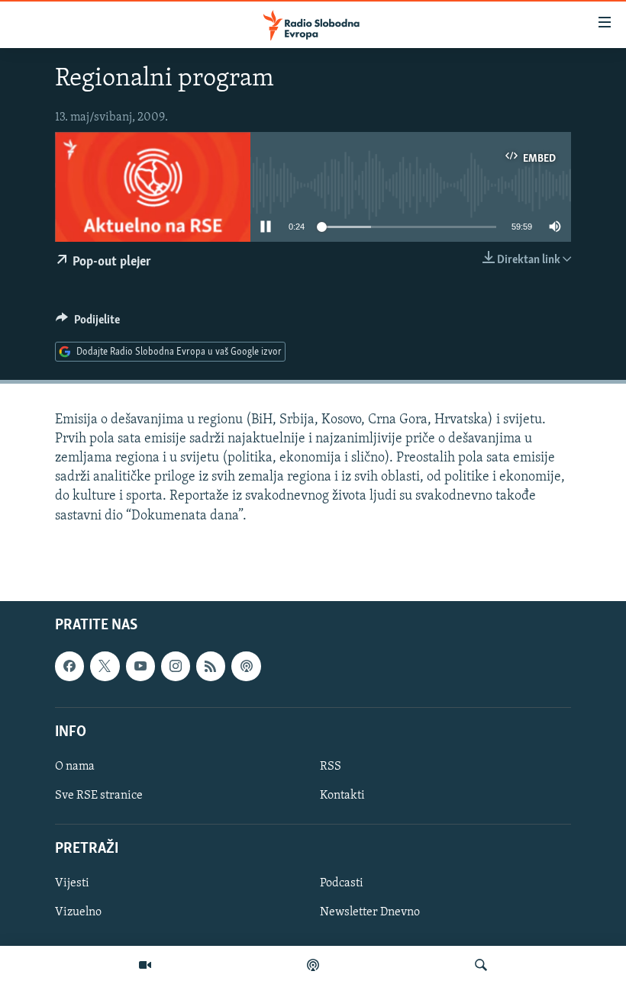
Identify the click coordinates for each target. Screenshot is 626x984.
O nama (75, 767)
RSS (330, 767)
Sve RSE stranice (99, 795)
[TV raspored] (245, 665)
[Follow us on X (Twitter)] (104, 665)
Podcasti (341, 883)
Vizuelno (78, 912)
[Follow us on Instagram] (175, 665)
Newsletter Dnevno (370, 912)
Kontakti (342, 795)
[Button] (88, 323)
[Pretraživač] (481, 965)
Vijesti (72, 883)
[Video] (145, 965)
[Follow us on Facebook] (69, 665)
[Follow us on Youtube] (140, 665)
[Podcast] (313, 965)
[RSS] (210, 665)
